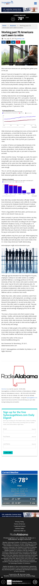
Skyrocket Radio (24, 574)
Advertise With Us (19, 531)
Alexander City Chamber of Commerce (20, 547)
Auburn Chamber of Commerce (26, 549)
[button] (35, 3)
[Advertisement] (19, 9)
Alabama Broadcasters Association (19, 552)
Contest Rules (19, 528)
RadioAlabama (12, 539)
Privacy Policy (19, 522)
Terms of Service (19, 524)
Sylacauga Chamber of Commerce (17, 542)
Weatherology (30, 576)
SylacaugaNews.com (32, 397)
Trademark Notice (19, 526)
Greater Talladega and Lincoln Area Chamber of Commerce (20, 544)
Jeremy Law (20, 38)
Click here (4, 389)
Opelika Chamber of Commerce (13, 550)
